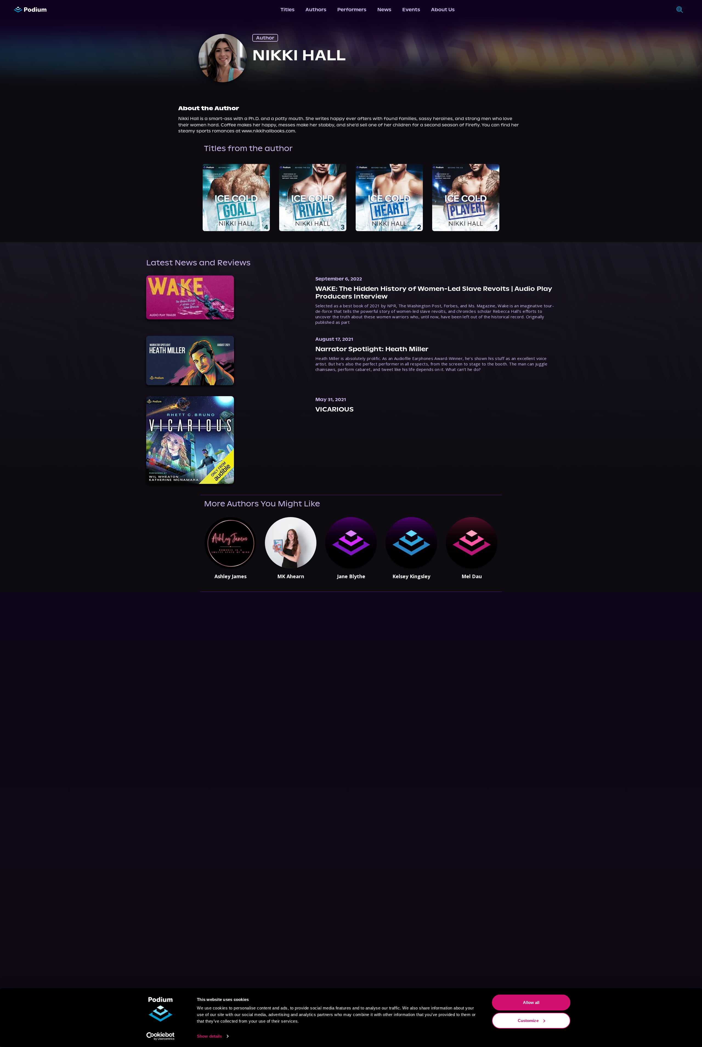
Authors (315, 9)
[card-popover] (236, 197)
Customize (528, 1020)
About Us (443, 9)
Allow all (531, 1002)
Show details (209, 1036)
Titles (288, 9)
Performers (351, 9)
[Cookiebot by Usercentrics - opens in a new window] (161, 1036)
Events (411, 9)
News (384, 9)
